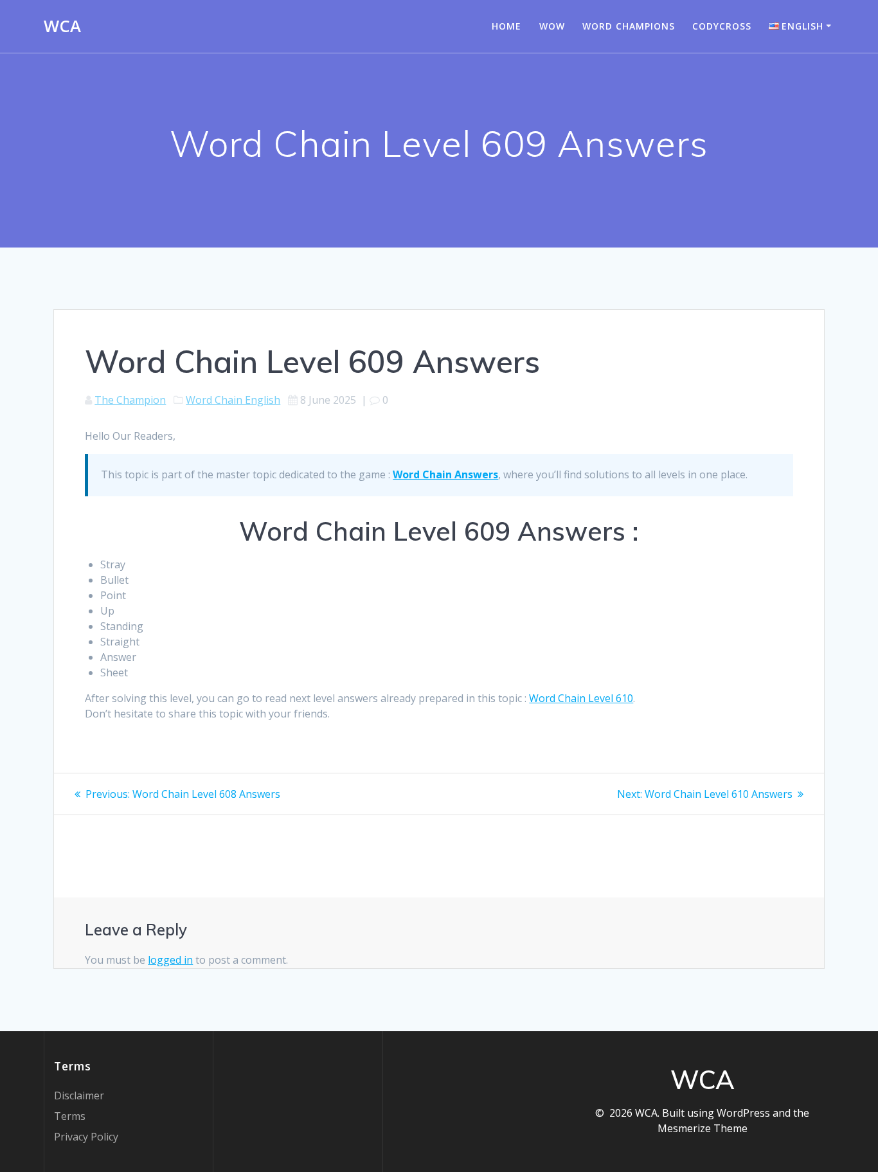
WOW (552, 26)
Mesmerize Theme (703, 1128)
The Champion (130, 400)
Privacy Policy (86, 1137)
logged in (170, 960)
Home (506, 26)
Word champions (628, 26)
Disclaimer (79, 1095)
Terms (69, 1116)
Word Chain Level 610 (581, 698)
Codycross (721, 26)
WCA (62, 26)
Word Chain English (233, 400)
